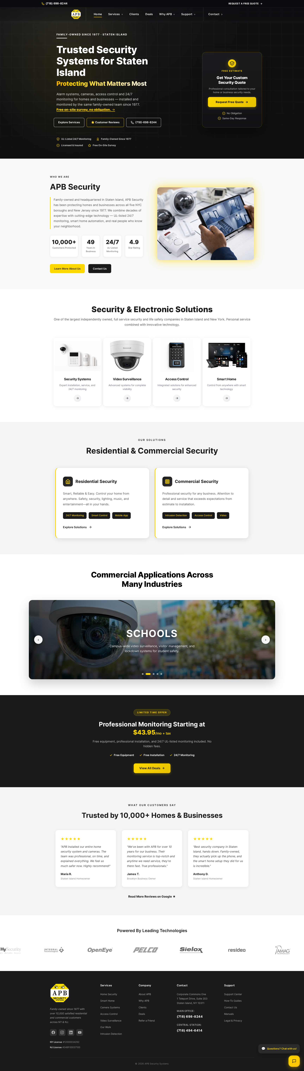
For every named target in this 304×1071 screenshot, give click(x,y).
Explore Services (69, 122)
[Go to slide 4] (157, 674)
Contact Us (100, 268)
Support (188, 14)
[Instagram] (62, 1032)
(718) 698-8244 (190, 1016)
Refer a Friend (147, 1020)
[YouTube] (79, 1032)
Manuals (229, 1013)
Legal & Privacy (233, 1020)
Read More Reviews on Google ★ (152, 896)
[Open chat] (294, 1061)
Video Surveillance (110, 1020)
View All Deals (149, 768)
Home (98, 14)
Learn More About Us (67, 268)
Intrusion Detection (111, 1033)
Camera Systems (110, 1007)
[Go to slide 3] (152, 674)
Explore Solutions (75, 527)
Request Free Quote (230, 102)
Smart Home (107, 1000)
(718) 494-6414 (189, 1030)
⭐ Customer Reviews (105, 122)
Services (115, 14)
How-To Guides (233, 1000)
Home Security (108, 994)
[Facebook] (53, 1032)
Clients (134, 14)
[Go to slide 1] (143, 674)
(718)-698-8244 (146, 122)
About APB (145, 994)
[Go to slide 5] (161, 674)
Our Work (105, 1027)
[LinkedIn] (71, 1032)
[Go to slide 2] (146, 674)
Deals (149, 14)
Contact (213, 14)
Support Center (233, 994)
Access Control (109, 1013)
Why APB (167, 14)
